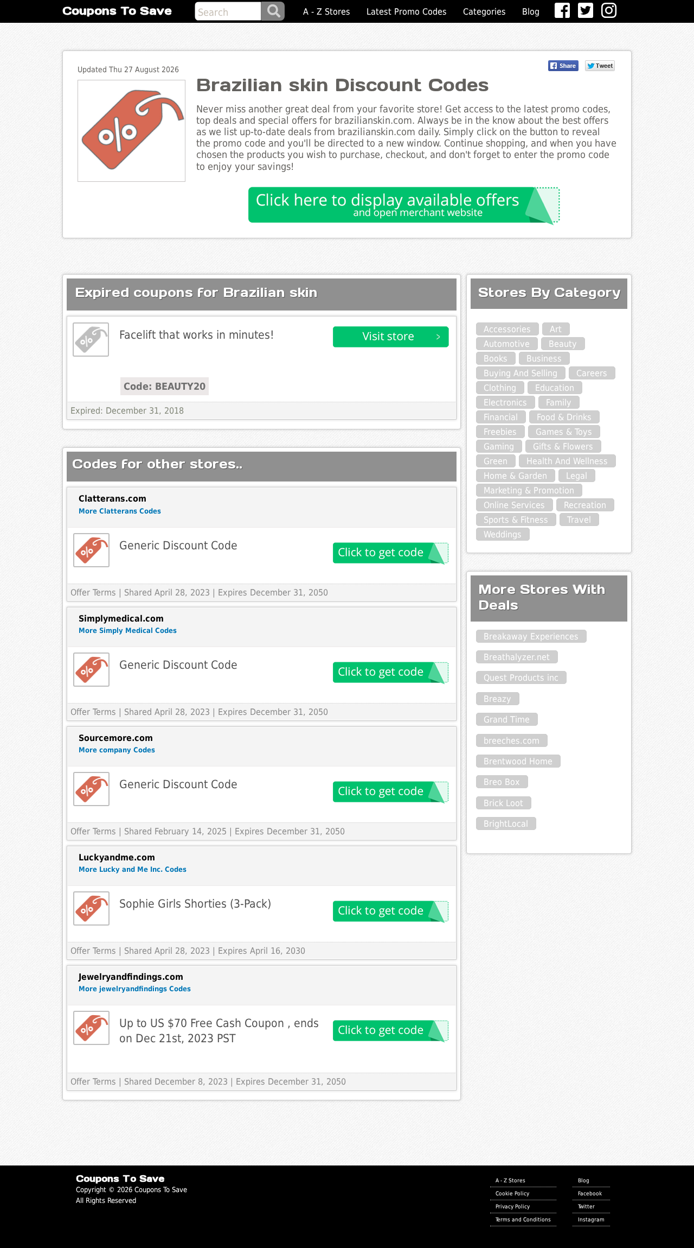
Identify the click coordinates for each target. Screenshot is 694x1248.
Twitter (586, 1206)
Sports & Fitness (516, 520)
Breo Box (502, 782)
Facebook (590, 1193)
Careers (591, 373)
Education (554, 388)
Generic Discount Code (178, 545)
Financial (501, 417)
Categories (484, 12)
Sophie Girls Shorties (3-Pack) (195, 903)
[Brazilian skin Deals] (91, 339)
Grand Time (507, 719)
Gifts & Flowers (563, 446)
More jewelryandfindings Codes (135, 989)
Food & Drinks (564, 417)
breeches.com (511, 741)
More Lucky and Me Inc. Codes (133, 869)
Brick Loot (503, 803)
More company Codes (117, 750)
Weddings (503, 534)
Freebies (500, 432)
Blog (530, 12)
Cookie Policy (512, 1193)
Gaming (499, 446)
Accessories (507, 329)
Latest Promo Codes (407, 12)
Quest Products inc (521, 678)
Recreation (585, 505)
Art (556, 329)
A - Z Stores (326, 12)
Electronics (505, 402)
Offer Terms (93, 592)
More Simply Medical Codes (128, 630)
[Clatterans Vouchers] (91, 550)
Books (495, 358)
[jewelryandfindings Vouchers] (91, 1028)
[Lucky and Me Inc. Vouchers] (91, 908)
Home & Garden (515, 476)
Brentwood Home (518, 761)
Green (495, 461)
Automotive (507, 344)
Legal (576, 476)
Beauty (563, 344)
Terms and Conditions (523, 1219)
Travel (579, 520)
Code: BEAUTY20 (164, 386)
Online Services (514, 505)
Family (558, 402)
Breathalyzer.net (517, 657)
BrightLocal (506, 824)
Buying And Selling (520, 373)
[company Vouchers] (91, 789)
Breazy (497, 699)
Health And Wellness (567, 461)
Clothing (500, 388)
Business (544, 358)
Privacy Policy (513, 1206)
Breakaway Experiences (531, 636)
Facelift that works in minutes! (196, 334)
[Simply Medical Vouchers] (91, 669)
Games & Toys (564, 432)
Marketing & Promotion (529, 490)
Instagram (591, 1219)
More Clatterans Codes (120, 511)
